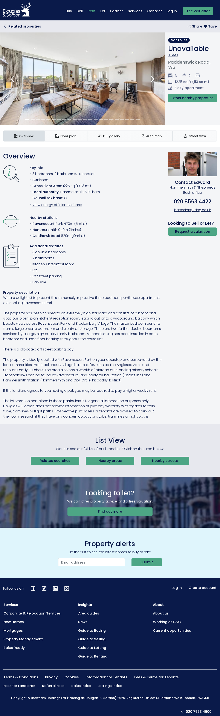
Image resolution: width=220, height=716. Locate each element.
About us (161, 613)
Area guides (88, 613)
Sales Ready (14, 647)
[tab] (23, 136)
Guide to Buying (92, 630)
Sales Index (81, 685)
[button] (12, 78)
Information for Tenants (106, 677)
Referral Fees (53, 685)
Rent (93, 11)
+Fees (173, 55)
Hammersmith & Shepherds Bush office (192, 190)
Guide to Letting (92, 647)
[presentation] (23, 136)
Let (102, 11)
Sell (80, 11)
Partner (116, 11)
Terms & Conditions (20, 677)
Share (196, 26)
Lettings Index (110, 685)
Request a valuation (192, 231)
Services (135, 11)
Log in (172, 11)
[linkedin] (55, 588)
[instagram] (66, 588)
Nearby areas (110, 460)
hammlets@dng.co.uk (192, 209)
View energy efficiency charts (57, 204)
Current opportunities (172, 630)
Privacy (51, 677)
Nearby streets (165, 460)
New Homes (13, 621)
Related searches (55, 460)
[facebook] (33, 588)
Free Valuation (198, 11)
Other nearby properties (192, 97)
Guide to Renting (92, 656)
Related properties (24, 26)
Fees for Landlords (19, 685)
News (82, 621)
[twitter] (44, 588)
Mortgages (13, 630)
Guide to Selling (91, 639)
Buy (69, 11)
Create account (203, 587)
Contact (154, 11)
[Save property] (210, 26)
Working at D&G (167, 621)
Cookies (71, 677)
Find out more (110, 511)
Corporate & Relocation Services (32, 613)
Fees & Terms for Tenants (156, 677)
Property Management (23, 639)
